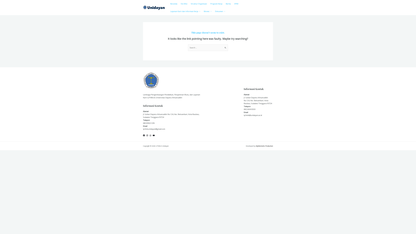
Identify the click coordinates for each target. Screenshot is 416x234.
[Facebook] (144, 135)
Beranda (173, 4)
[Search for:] (208, 47)
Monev (206, 11)
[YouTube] (154, 135)
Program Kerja (216, 4)
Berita (228, 4)
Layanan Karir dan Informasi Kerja (184, 11)
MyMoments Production (264, 146)
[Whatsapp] (150, 135)
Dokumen (219, 11)
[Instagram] (147, 135)
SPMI (236, 4)
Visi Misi (184, 4)
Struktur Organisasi (199, 4)
